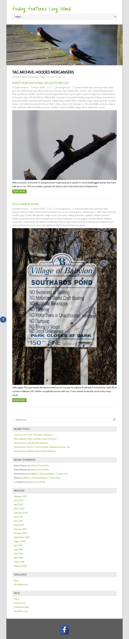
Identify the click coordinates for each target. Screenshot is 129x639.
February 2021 (20, 496)
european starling (66, 215)
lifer (53, 97)
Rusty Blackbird (90, 222)
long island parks (20, 100)
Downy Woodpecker (34, 215)
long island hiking (93, 97)
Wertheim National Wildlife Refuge (40, 83)
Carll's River (102, 212)
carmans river (85, 90)
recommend (29, 222)
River (52, 104)
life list (41, 97)
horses (77, 218)
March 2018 (19, 562)
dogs (22, 215)
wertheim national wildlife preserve (33, 107)
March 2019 (19, 525)
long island (61, 97)
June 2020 (18, 500)
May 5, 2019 (39, 87)
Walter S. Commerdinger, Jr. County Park (49, 473)
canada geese (75, 212)
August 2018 (19, 541)
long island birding (75, 97)
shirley (58, 104)
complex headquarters (103, 90)
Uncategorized (63, 87)
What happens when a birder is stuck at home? (35, 439)
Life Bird (33, 97)
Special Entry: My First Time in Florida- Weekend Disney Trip (42, 447)
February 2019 (20, 529)
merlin (89, 100)
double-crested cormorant (40, 94)
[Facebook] (64, 630)
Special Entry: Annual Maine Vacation (31, 443)
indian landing (108, 94)
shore (64, 104)
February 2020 (20, 512)
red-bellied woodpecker (30, 104)
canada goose (89, 212)
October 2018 (20, 533)
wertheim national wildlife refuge (66, 107)
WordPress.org (20, 611)
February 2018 (20, 566)
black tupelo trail (29, 90)
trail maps (77, 104)
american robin (101, 87)
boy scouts (63, 212)
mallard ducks (70, 100)
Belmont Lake (27, 212)
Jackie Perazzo (21, 87)
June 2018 (18, 549)
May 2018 (18, 553)
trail (70, 104)
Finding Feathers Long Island (41, 8)
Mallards (82, 100)
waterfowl (50, 225)
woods (102, 107)
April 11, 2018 (39, 208)
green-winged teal (44, 218)
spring (15, 225)
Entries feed (19, 603)
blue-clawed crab (71, 90)
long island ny (108, 97)
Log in (16, 599)
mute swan (17, 222)
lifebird (48, 97)
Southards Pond (25, 204)
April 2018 (18, 557)
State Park (23, 225)
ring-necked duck (74, 222)
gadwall (88, 215)
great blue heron (62, 94)
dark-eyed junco (20, 94)
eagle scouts (51, 215)
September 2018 (21, 537)
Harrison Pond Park (40, 465)
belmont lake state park (46, 212)
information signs (20, 97)
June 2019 (18, 517)
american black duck (84, 87)
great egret (75, 94)
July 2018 (18, 545)
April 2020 (18, 504)
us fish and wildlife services (94, 104)
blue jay (58, 90)
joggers (84, 218)
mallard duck (58, 100)
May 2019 (18, 521)
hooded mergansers (91, 94)
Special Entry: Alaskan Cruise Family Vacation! (34, 451)
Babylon (16, 212)
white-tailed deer (90, 107)
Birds (16, 580)
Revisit (45, 104)
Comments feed (21, 607)
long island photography (40, 100)
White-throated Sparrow (67, 225)
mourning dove (100, 100)
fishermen (79, 215)
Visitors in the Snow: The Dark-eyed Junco (33, 434)
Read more (19, 191)
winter (82, 225)
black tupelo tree (45, 90)
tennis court (35, 225)
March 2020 (19, 508)
